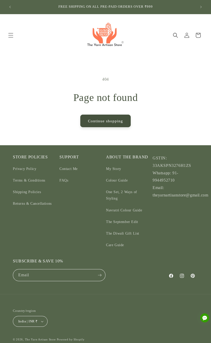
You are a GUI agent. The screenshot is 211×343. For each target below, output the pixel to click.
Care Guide (115, 245)
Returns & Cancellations (32, 203)
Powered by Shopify (71, 339)
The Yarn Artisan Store (40, 339)
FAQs (63, 180)
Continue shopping (105, 121)
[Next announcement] (201, 7)
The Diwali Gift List (122, 233)
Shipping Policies (27, 192)
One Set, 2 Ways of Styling (121, 195)
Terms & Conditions (29, 180)
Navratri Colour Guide (124, 210)
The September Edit (122, 222)
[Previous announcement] (10, 7)
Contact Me (68, 169)
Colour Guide (117, 180)
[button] (10, 35)
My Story (113, 169)
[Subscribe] (99, 275)
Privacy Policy (24, 169)
